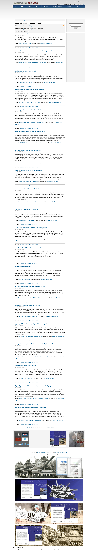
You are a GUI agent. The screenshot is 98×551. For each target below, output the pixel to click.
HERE (83, 4)
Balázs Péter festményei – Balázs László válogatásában (31, 227)
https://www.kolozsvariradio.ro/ (25, 29)
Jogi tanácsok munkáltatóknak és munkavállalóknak (30, 407)
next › (48, 427)
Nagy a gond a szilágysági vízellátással (26, 209)
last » (52, 427)
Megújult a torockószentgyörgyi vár (25, 71)
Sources (29, 20)
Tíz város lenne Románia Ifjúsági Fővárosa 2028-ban (30, 286)
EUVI (77, 6)
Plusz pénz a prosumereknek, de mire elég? (28, 305)
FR (79, 1)
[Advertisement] (49, 12)
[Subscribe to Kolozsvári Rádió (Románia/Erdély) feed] (63, 26)
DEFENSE (46, 6)
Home (16, 20)
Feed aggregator (22, 20)
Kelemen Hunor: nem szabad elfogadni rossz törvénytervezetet (34, 51)
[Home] (26, 4)
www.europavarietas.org (40, 454)
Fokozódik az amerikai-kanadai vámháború (28, 150)
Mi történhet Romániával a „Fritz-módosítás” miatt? (30, 131)
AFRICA (37, 6)
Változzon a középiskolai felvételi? (25, 365)
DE (81, 1)
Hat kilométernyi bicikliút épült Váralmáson (28, 189)
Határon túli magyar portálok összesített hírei (29, 47)
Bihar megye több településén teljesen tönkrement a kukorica (33, 110)
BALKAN (29, 6)
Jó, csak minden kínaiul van (23, 34)
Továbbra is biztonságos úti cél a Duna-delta (28, 170)
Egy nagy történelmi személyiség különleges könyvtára (31, 324)
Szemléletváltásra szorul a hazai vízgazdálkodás (29, 89)
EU (15, 6)
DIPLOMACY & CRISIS (57, 6)
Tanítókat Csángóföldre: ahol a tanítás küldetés (29, 248)
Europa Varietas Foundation (43, 452)
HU (84, 1)
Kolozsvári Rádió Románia (46, 43)
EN (77, 1)
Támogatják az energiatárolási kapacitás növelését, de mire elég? (34, 344)
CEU (22, 6)
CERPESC (69, 6)
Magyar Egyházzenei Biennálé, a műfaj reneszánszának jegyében (34, 386)
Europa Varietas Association (61, 452)
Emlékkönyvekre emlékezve (23, 266)
